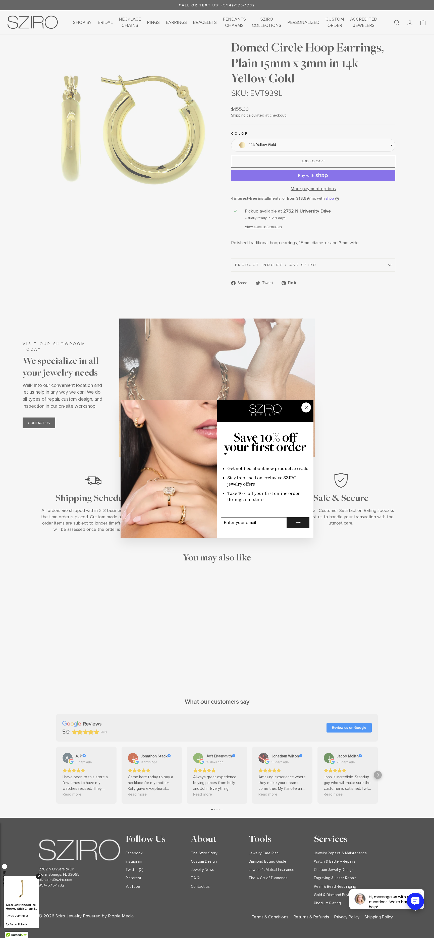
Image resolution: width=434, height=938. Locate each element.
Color (240, 133)
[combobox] (313, 145)
